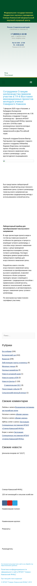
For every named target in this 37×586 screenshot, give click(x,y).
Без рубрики (6, 351)
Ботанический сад (9, 355)
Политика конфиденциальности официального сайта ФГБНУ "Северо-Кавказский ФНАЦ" (16, 572)
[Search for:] (18, 335)
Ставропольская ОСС (12, 385)
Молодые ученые (8, 366)
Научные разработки (10, 370)
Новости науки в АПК (10, 378)
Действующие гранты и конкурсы (14, 363)
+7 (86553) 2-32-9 (18, 34)
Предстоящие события (11, 389)
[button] (3, 82)
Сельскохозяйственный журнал (14, 393)
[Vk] (12, 82)
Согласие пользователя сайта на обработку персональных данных (17, 564)
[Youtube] (9, 503)
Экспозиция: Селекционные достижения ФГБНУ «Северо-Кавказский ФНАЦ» (15, 425)
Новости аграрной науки (11, 374)
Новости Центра (8, 381)
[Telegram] (24, 82)
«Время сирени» (22, 414)
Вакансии (5, 359)
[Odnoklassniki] (18, 82)
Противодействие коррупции (11, 578)
